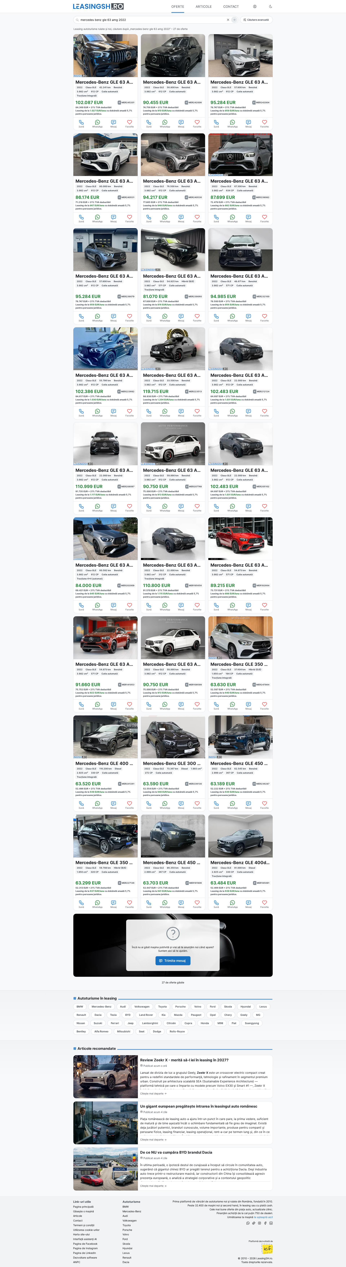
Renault (127, 1257)
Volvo (126, 1234)
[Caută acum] (234, 20)
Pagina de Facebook (85, 1243)
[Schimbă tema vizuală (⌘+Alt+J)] (270, 6)
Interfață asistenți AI (85, 1239)
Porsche (127, 1229)
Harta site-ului (81, 1234)
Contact (78, 1220)
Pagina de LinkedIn (84, 1252)
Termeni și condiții (83, 1225)
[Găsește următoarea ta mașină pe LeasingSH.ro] (98, 6)
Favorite (129, 126)
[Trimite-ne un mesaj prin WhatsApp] (248, 1223)
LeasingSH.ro (264, 1258)
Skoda (126, 1243)
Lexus (126, 1252)
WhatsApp (97, 126)
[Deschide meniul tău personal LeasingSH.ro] (254, 6)
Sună (81, 126)
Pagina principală (83, 1206)
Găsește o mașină (83, 1211)
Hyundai (127, 1248)
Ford (125, 1239)
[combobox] (155, 20)
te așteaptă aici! (263, 1217)
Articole (77, 1215)
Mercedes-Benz (132, 1211)
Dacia (126, 1262)
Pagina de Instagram (85, 1248)
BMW (126, 1206)
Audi (125, 1215)
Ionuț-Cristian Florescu (267, 1249)
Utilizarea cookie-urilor (86, 1229)
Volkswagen (130, 1220)
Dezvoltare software (85, 1257)
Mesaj (113, 126)
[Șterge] (227, 19)
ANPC (76, 1262)
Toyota (127, 1225)
